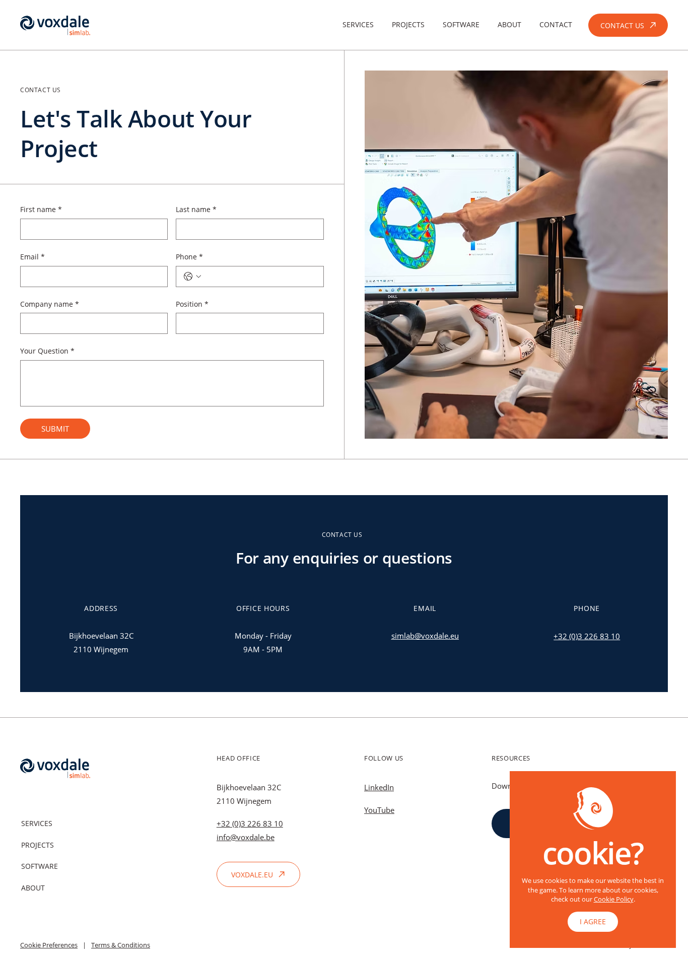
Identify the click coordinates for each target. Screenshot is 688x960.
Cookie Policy (614, 899)
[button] (593, 922)
